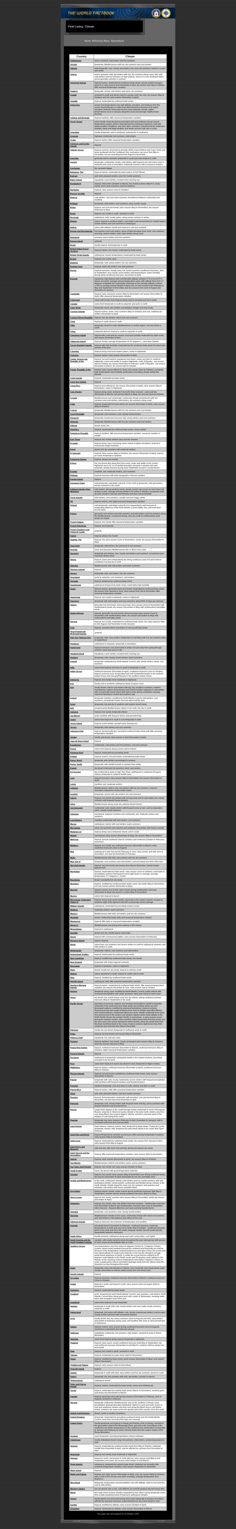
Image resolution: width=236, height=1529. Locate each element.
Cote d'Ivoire (76, 392)
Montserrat (75, 921)
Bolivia (73, 227)
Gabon (73, 536)
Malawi (73, 836)
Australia (74, 158)
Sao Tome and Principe (80, 1167)
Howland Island (77, 654)
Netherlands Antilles (79, 954)
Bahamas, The (76, 172)
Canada (73, 304)
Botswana (74, 237)
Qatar (72, 1094)
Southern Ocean (77, 1246)
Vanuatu (74, 1446)
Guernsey (74, 601)
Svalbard (74, 1294)
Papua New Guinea (78, 1048)
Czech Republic (77, 414)
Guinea (73, 605)
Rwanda (74, 1120)
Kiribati (73, 757)
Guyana (73, 622)
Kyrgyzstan (75, 772)
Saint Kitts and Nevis (79, 1135)
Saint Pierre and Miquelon (77, 1148)
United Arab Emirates (80, 1413)
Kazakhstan (75, 745)
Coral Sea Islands (78, 382)
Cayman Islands (77, 312)
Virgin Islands (76, 1464)
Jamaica (74, 712)
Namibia (74, 933)
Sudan (73, 1284)
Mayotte (74, 890)
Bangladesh (75, 184)
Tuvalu (73, 1390)
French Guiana (76, 522)
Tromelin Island (77, 1369)
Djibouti (73, 426)
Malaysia (74, 839)
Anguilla (74, 101)
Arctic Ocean (76, 122)
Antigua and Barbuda (79, 118)
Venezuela (74, 1454)
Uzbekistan (75, 1440)
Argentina (74, 132)
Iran (72, 684)
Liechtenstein (76, 808)
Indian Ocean (76, 671)
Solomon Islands (77, 1222)
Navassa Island (77, 941)
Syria (72, 1318)
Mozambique (76, 929)
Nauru (73, 937)
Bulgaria (74, 263)
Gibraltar (74, 566)
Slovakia (74, 1212)
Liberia (73, 798)
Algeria (73, 74)
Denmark (74, 418)
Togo (72, 1351)
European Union (77, 483)
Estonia (73, 472)
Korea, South (76, 764)
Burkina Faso (76, 267)
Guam (73, 589)
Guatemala (75, 597)
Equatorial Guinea (78, 459)
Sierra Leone (76, 1197)
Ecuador (74, 443)
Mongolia (74, 917)
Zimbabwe (74, 1509)
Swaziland (74, 1302)
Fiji (71, 501)
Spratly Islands (77, 1274)
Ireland (73, 698)
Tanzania (74, 1339)
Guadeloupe (75, 585)
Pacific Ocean (76, 1004)
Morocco (74, 925)
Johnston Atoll (76, 731)
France (73, 514)
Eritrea (73, 463)
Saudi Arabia (76, 1171)
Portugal (74, 1086)
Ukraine (73, 1403)
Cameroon (75, 300)
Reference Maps (101, 40)
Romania (74, 1103)
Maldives (74, 846)
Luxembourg (76, 820)
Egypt (72, 449)
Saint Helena (76, 1126)
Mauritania (75, 880)
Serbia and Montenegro (80, 1181)
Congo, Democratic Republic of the (79, 360)
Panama (74, 1041)
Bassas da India (77, 194)
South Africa (76, 1236)
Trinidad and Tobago (79, 1365)
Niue (72, 978)
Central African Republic (81, 318)
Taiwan (73, 1327)
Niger (72, 970)
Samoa (73, 1159)
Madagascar (76, 832)
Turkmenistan (76, 1380)
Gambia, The (76, 540)
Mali (72, 852)
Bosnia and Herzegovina (81, 231)
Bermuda (74, 217)
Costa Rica (75, 386)
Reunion (74, 1097)
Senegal (74, 1174)
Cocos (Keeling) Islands (81, 345)
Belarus (73, 197)
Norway (73, 991)
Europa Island (76, 479)
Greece (73, 573)
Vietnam (74, 1458)
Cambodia (74, 294)
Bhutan (73, 221)
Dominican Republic (79, 433)
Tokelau (73, 1355)
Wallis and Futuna (78, 1474)
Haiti (72, 628)
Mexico (73, 896)
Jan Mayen (75, 716)
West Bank (75, 1483)
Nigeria (73, 974)
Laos (72, 778)
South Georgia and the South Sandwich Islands (81, 1241)
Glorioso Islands (77, 570)
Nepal (72, 944)
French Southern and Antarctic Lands (79, 531)
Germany (74, 553)
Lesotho (74, 794)
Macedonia (75, 828)
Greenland (75, 577)
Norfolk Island (76, 981)
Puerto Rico (75, 1090)
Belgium (74, 204)
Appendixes (117, 40)
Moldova (74, 910)
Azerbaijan (75, 168)
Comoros (74, 355)
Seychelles (75, 1191)
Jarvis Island (76, 723)
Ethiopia (74, 475)
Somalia (74, 1226)
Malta (72, 858)
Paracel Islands (77, 1054)
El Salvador (75, 453)
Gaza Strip (75, 546)
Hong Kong (75, 648)
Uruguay (74, 1436)
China (72, 331)
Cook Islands (76, 378)
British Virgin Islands (79, 255)
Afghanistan (75, 61)
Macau (73, 824)
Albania (73, 68)
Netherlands (75, 951)
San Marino (75, 1163)
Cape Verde (75, 308)
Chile (72, 325)
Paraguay (74, 1058)
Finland (73, 505)
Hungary (74, 658)
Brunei (73, 259)
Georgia (73, 550)
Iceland (73, 661)
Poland (73, 1080)
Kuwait (73, 768)
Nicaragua (75, 966)
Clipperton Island (78, 341)
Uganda (73, 1397)
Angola (73, 95)
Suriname (74, 1290)
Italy (72, 708)
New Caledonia (77, 958)
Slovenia (74, 1216)
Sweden (73, 1306)
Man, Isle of (75, 862)
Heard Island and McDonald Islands (78, 633)
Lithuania (74, 814)
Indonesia (74, 680)
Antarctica (75, 105)
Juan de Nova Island (79, 741)
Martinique (75, 872)
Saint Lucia (75, 1141)
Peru (72, 1064)
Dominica (74, 429)
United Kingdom (77, 1417)
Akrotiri (73, 64)
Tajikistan (74, 1333)
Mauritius (74, 884)
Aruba (73, 140)
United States (76, 1423)
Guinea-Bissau (77, 613)
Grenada (74, 581)
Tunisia (73, 1373)
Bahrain (73, 176)
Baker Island (76, 180)
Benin (72, 214)
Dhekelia (74, 422)
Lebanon (74, 788)
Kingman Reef (76, 753)
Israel (72, 704)
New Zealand (76, 962)
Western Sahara (77, 1489)
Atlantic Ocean (77, 150)
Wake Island (75, 1470)
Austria (73, 162)
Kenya (73, 749)
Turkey (73, 1377)
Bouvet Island (76, 241)
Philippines (75, 1068)
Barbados (74, 190)
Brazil (72, 245)
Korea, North (76, 760)
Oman (73, 997)
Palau (72, 1034)
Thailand (74, 1343)
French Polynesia (78, 526)
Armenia (74, 136)
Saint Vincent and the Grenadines (79, 1154)
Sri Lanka (74, 1278)
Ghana (73, 560)
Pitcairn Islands (77, 1074)
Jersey (73, 727)
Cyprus (73, 410)
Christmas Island (78, 335)
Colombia (74, 351)
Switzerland (75, 1312)
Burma (73, 270)
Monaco (73, 914)
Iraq (72, 687)
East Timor (75, 439)
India (72, 668)
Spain (72, 1268)
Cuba (72, 404)
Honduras (74, 644)
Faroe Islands (76, 498)
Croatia (73, 398)
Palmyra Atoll (76, 1038)
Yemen (73, 1499)
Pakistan (74, 1030)
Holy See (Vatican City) (80, 638)
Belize (73, 207)
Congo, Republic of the (80, 370)
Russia (73, 1110)
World (72, 1493)
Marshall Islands (77, 865)
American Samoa (78, 83)
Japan (73, 720)
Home (87, 40)
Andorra (74, 91)
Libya (72, 804)
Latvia (73, 784)
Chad (72, 321)
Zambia (73, 1505)
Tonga (73, 1359)
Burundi (73, 279)
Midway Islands (77, 906)
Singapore (74, 1203)
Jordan (73, 737)
